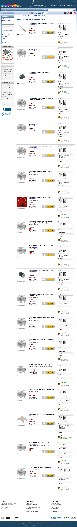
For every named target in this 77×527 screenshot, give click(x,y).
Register (60, 1)
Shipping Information (32, 504)
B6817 (60, 88)
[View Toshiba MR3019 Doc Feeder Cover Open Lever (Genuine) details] (18, 34)
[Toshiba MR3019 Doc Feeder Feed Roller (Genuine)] (22, 81)
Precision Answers (6, 85)
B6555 (60, 307)
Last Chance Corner (7, 75)
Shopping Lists (55, 511)
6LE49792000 (62, 183)
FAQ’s (20, 9)
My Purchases (55, 507)
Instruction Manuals (6, 98)
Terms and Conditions (7, 504)
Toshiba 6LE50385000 (64, 109)
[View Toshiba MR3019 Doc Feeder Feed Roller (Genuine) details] (18, 83)
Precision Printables (6, 87)
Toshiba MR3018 (62, 27)
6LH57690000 (62, 427)
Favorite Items (55, 510)
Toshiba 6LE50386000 (64, 453)
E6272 (60, 260)
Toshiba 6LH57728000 (64, 206)
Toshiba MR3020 (62, 52)
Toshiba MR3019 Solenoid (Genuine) (39, 467)
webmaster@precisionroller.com (46, 525)
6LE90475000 (62, 156)
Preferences (55, 508)
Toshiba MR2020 (62, 26)
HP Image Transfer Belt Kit (8, 61)
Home (17, 15)
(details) (36, 24)
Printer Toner (5, 33)
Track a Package (56, 503)
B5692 (60, 284)
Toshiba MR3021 (62, 176)
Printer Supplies (6, 34)
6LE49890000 (62, 157)
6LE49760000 (62, 232)
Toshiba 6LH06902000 (64, 425)
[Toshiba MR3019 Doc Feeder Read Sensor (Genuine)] (22, 207)
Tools (3, 38)
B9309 (60, 136)
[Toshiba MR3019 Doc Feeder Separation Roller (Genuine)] (22, 279)
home (3, 9)
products (8, 9)
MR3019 (35, 15)
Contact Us (30, 1)
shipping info (15, 9)
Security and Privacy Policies (9, 503)
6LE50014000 (62, 256)
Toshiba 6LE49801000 (64, 132)
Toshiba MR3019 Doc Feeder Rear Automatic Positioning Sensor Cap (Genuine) (40, 222)
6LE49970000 (62, 351)
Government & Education (14, 1)
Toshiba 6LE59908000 (64, 349)
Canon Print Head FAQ (7, 94)
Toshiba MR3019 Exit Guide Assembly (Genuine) (41, 339)
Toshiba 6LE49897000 (64, 376)
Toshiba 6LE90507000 (64, 155)
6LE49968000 (62, 350)
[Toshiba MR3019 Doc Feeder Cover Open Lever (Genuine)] (22, 32)
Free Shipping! (6, 73)
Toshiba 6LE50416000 (64, 34)
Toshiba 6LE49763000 (64, 325)
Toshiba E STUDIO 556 (64, 473)
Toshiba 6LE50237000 (64, 303)
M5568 (60, 355)
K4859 (60, 457)
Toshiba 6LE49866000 (64, 56)
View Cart (29, 503)
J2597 (60, 113)
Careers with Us (6, 507)
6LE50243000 (62, 280)
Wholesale (3, 1)
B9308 (60, 329)
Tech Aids (4, 36)
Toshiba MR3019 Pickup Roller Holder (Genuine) (41, 414)
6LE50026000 (62, 57)
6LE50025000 (62, 58)
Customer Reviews (7, 69)
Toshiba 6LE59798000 (64, 400)
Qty (43, 32)
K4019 (60, 380)
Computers (6, 40)
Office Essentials (6, 42)
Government (30, 510)
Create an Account (56, 504)
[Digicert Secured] (6, 114)
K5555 (60, 187)
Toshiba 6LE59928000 (64, 231)
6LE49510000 (62, 479)
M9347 (60, 404)
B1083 (60, 211)
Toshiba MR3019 (62, 28)
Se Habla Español (6, 78)
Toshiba (30, 15)
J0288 (60, 62)
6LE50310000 (62, 426)
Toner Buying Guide (6, 92)
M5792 (60, 432)
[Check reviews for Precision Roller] (8, 104)
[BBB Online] (38, 13)
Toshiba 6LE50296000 (64, 279)
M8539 (60, 483)
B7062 (60, 161)
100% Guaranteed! (6, 71)
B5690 (60, 236)
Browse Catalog (23, 15)
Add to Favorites (22, 35)
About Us (24, 1)
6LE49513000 (62, 208)
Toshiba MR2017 (62, 25)
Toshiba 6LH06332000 (64, 478)
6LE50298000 (62, 84)
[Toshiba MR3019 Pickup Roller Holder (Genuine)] (22, 424)
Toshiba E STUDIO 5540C (64, 470)
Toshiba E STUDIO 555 (64, 471)
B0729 (60, 38)
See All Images (22, 34)
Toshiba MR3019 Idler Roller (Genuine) (39, 364)
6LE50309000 (62, 428)
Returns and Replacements (33, 507)
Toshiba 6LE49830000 (64, 255)
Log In (54, 1)
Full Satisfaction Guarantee (33, 506)
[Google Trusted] (31, 13)
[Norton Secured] (45, 13)
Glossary (4, 96)
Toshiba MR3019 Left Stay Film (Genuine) (40, 389)
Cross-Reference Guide (7, 90)
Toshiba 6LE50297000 (64, 83)
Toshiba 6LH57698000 (64, 182)
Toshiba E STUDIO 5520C (64, 469)
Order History (55, 506)
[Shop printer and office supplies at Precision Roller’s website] (19, 5)
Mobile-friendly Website (32, 511)
